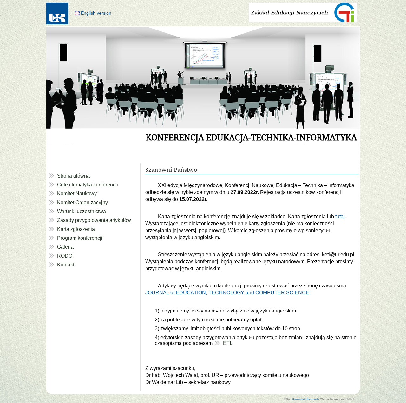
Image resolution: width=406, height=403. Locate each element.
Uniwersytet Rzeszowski (305, 398)
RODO (64, 256)
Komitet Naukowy (77, 193)
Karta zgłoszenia (76, 229)
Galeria (65, 247)
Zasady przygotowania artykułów (94, 220)
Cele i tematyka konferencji (87, 184)
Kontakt (65, 264)
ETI (227, 343)
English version (96, 13)
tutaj (340, 216)
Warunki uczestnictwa (81, 211)
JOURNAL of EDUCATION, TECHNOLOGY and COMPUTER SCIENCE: (228, 292)
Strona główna (73, 175)
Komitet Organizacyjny (82, 202)
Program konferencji (79, 238)
